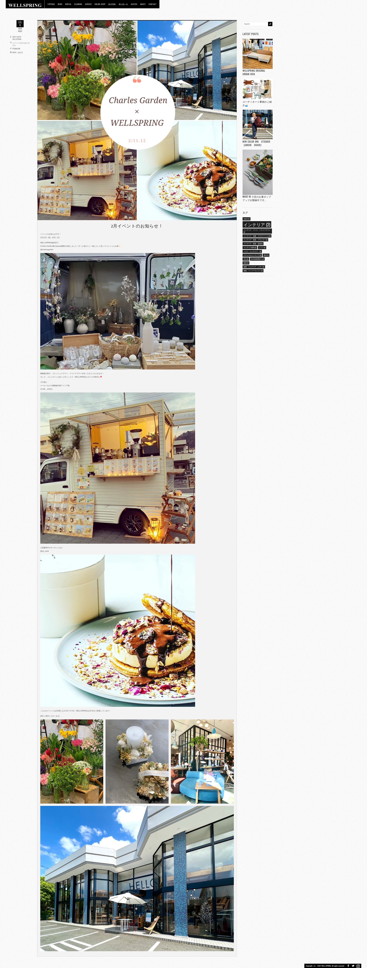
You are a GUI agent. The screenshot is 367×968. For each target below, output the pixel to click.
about (143, 4)
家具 (266, 255)
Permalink (16, 48)
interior (246, 219)
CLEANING (78, 4)
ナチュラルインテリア (252, 255)
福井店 (20, 52)
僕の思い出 (123, 4)
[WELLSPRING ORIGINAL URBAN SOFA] (258, 54)
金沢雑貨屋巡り (257, 259)
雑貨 (246, 263)
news (60, 4)
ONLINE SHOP (100, 4)
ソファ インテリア (252, 251)
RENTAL (68, 4)
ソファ (262, 247)
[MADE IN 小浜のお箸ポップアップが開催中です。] (258, 172)
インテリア (257, 224)
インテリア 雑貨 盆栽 (253, 243)
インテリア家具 (250, 247)
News (14, 52)
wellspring (16, 39)
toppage (51, 4)
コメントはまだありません (21, 44)
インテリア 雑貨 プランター (255, 240)
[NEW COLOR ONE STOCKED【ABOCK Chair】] (258, 125)
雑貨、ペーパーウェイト (253, 270)
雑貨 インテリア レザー (254, 267)
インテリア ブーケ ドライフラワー (257, 231)
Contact (153, 4)
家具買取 (112, 4)
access (134, 4)
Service (88, 4)
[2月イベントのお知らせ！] (137, 120)
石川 (246, 259)
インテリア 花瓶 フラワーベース (257, 236)
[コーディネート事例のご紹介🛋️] (258, 89)
